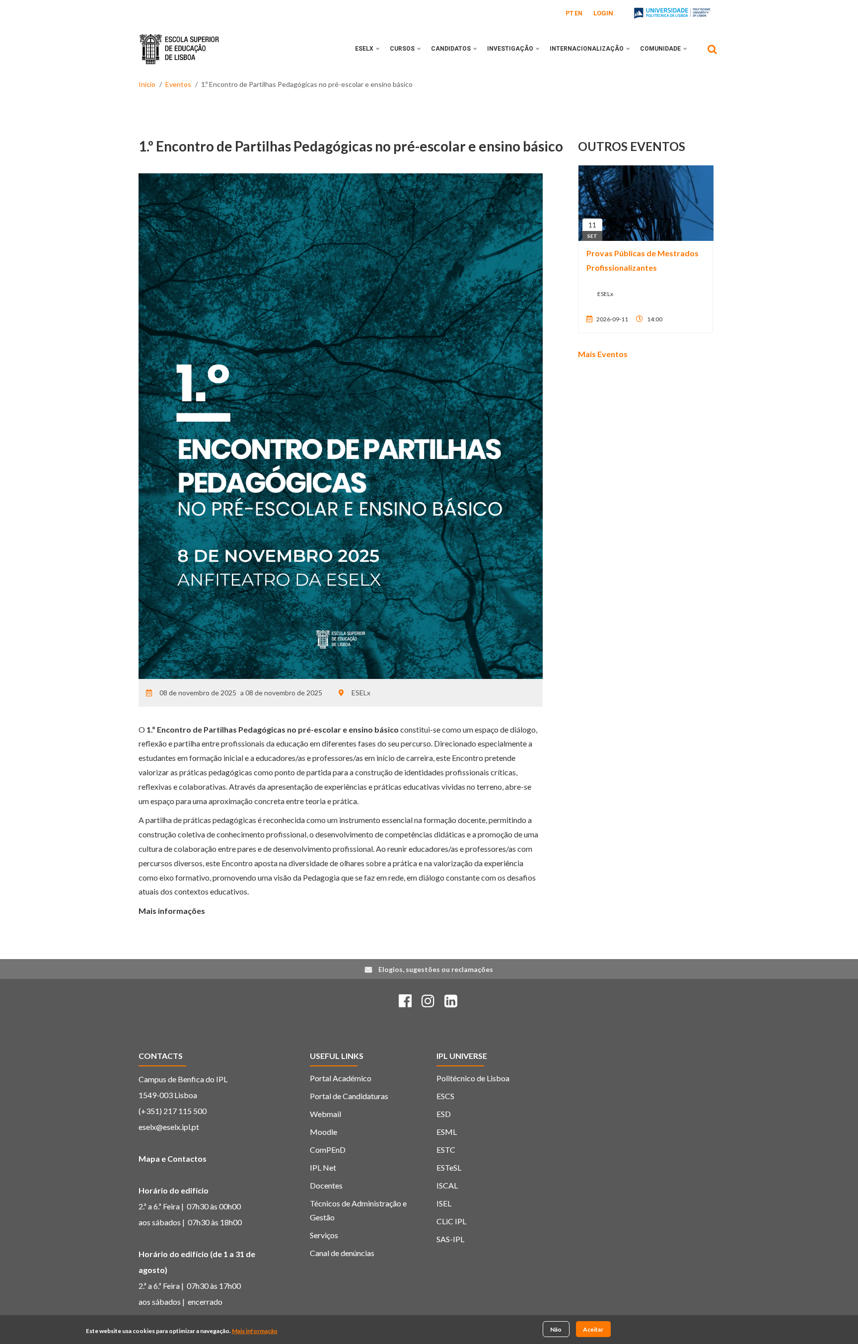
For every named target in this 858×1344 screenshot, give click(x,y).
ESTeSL (448, 1167)
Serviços (324, 1235)
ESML (446, 1131)
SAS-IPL (450, 1239)
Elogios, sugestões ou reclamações (435, 969)
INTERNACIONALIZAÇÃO (587, 48)
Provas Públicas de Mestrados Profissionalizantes (642, 260)
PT (569, 13)
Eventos (178, 84)
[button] (378, 49)
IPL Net (323, 1167)
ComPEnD (328, 1149)
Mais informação (255, 1331)
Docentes (326, 1185)
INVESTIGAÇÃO (511, 48)
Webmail (325, 1114)
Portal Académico (340, 1078)
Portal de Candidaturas (349, 1096)
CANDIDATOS (451, 48)
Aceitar (593, 1329)
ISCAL (447, 1185)
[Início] (179, 42)
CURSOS (403, 48)
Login (603, 13)
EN (578, 13)
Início (147, 84)
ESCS (445, 1096)
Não (556, 1329)
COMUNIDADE (661, 48)
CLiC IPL (451, 1221)
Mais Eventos (603, 354)
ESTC (445, 1149)
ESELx (365, 48)
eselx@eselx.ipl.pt (169, 1126)
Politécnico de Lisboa (472, 1078)
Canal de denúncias (342, 1253)
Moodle (323, 1131)
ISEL (443, 1203)
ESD (443, 1114)
